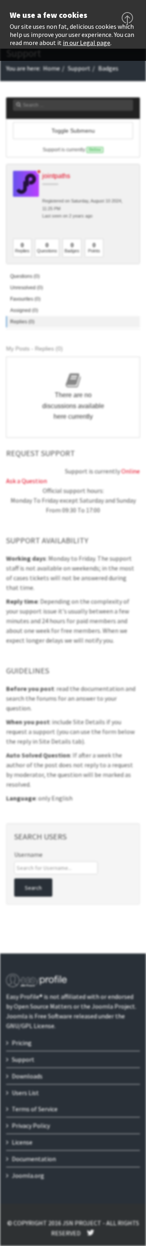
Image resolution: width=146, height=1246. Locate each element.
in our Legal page (86, 43)
